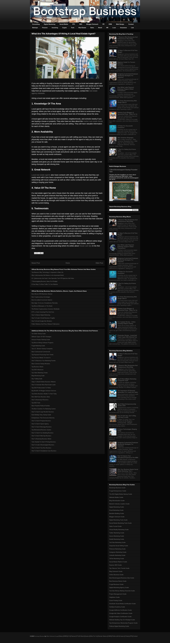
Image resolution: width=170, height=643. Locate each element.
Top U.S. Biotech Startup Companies (42, 348)
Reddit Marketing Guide (116, 539)
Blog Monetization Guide (117, 500)
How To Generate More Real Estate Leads (44, 384)
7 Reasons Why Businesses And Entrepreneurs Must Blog (127, 37)
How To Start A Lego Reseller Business (43, 412)
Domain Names (102, 636)
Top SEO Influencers (37, 369)
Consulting (36, 24)
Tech (72, 27)
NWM (65, 636)
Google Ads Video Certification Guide (120, 613)
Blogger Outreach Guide (116, 516)
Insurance (123, 27)
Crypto (64, 27)
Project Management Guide (117, 594)
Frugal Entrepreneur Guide (117, 491)
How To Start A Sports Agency (40, 424)
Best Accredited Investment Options (42, 300)
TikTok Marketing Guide (116, 558)
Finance (45, 27)
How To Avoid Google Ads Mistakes (42, 321)
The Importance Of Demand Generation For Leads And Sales (127, 391)
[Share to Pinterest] (42, 253)
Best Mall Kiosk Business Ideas (41, 397)
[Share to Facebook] (41, 253)
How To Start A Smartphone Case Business (44, 451)
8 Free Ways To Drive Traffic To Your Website (45, 284)
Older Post (99, 263)
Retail (100, 27)
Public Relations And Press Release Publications (46, 324)
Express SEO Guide (115, 565)
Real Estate (82, 27)
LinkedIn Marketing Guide (117, 555)
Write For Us (93, 636)
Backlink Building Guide (116, 513)
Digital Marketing (49, 24)
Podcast (73, 636)
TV (77, 636)
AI (118, 636)
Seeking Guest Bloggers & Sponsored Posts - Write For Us (127, 113)
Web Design (120, 24)
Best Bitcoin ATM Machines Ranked (42, 294)
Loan (114, 27)
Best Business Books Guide (117, 581)
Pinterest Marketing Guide (117, 549)
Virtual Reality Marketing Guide (119, 529)
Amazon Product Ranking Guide (41, 339)
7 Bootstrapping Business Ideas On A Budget (44, 281)
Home (68, 263)
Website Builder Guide (116, 497)
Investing (55, 27)
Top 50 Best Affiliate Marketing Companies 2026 (126, 379)
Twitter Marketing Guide (116, 533)
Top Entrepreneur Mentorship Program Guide (123, 623)
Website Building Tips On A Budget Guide (122, 620)
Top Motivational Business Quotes (41, 430)
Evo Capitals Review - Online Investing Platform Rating (126, 322)
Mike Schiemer (50, 636)
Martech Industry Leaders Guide (119, 504)
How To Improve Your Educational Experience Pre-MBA (127, 456)
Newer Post (36, 263)
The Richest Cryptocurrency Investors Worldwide (45, 309)
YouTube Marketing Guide (117, 542)
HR (107, 27)
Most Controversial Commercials (41, 351)
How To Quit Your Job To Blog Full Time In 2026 (126, 416)
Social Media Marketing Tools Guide (120, 523)
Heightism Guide (114, 597)
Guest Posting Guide (115, 600)
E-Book (81, 636)
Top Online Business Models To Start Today (44, 393)
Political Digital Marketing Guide (119, 626)
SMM (109, 636)
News (61, 636)
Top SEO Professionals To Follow (41, 387)
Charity (127, 636)
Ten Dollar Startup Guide (39, 333)
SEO (80, 24)
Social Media (64, 24)
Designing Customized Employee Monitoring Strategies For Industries (127, 75)
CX (69, 636)
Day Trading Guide (37, 378)
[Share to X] (39, 253)
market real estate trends (93, 121)
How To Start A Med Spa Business (41, 436)
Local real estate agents (41, 175)
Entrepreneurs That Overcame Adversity (43, 418)
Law (132, 27)
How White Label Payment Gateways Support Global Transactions (125, 89)
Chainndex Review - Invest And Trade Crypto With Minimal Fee (127, 336)
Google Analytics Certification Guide (120, 616)
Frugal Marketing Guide (38, 345)
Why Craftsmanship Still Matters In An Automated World (48, 275)
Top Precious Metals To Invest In (41, 357)
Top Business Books (37, 366)
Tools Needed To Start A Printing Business (44, 442)
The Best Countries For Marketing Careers (44, 409)
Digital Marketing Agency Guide (119, 587)
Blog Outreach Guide (115, 571)
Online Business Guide (116, 574)
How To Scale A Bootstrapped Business (43, 445)
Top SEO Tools (36, 403)
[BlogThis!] (37, 253)
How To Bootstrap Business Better (41, 439)
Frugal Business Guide (116, 584)
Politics (114, 636)
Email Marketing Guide (116, 510)
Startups (35, 27)
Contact (131, 24)
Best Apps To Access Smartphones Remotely (45, 303)
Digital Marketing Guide (116, 507)
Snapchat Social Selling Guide (118, 545)
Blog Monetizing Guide (38, 375)
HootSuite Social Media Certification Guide (122, 603)
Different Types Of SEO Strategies (41, 336)
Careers (122, 636)
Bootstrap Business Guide (117, 487)
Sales (92, 27)
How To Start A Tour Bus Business (41, 448)
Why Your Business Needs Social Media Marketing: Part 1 (127, 470)
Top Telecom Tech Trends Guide (119, 568)
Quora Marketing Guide (116, 536)
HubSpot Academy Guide (117, 607)
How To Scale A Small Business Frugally (43, 318)
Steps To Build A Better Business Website (44, 381)
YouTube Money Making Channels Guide (122, 591)
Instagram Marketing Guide (117, 552)
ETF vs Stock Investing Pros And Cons (43, 312)
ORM (110, 24)
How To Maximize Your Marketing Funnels (44, 360)
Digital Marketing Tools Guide (118, 520)
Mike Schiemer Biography (125, 137)
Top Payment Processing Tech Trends (42, 354)
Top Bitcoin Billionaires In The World (42, 306)
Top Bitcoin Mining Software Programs (42, 342)
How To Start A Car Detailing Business (42, 433)
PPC (73, 24)
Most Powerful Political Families (41, 405)
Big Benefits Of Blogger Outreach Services (44, 390)
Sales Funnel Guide (115, 526)
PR (103, 24)
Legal (56, 636)
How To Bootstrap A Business (40, 399)
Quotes (87, 636)
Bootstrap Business (39, 636)
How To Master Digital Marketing (41, 315)
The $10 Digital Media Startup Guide (120, 494)
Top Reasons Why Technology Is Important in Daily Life (47, 272)
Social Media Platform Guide (118, 562)
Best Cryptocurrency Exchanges (41, 297)
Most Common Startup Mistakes (41, 363)
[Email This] (35, 253)
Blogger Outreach (92, 24)
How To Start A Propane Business (41, 420)
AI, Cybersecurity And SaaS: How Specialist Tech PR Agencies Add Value (53, 278)
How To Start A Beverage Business (42, 427)
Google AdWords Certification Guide (120, 610)
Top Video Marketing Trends (40, 372)
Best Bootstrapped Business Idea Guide (121, 578)
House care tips (85, 246)
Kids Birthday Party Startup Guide (41, 415)
